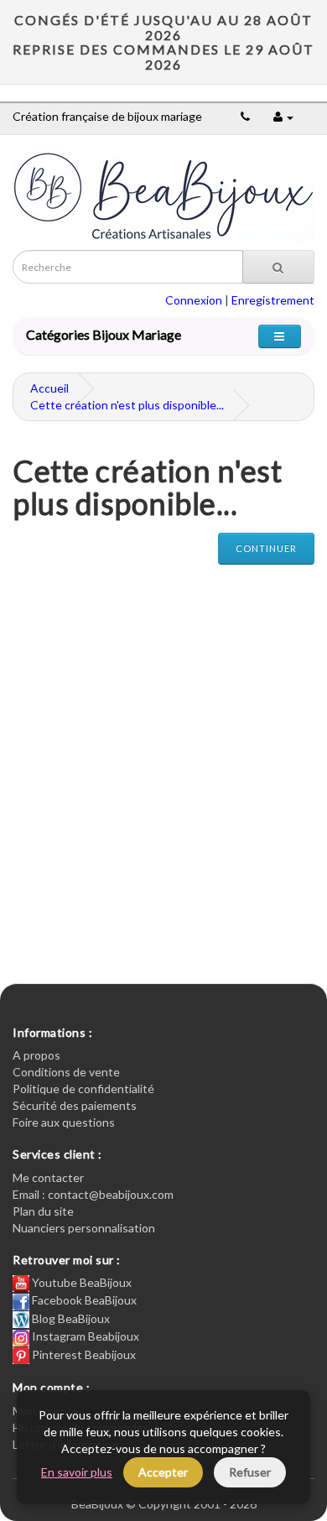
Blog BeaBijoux (69, 1318)
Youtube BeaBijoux (80, 1282)
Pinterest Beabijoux (82, 1354)
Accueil (49, 388)
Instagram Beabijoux (84, 1336)
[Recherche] (278, 267)
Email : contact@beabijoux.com (93, 1194)
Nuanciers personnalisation (84, 1228)
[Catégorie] (279, 336)
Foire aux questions (64, 1122)
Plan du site (43, 1211)
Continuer (266, 548)
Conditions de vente (66, 1072)
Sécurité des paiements (75, 1105)
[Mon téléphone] (245, 116)
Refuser (250, 1472)
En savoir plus (76, 1472)
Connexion (193, 300)
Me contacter (48, 1177)
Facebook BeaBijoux (83, 1300)
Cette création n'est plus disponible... (127, 405)
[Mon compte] (283, 116)
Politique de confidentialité (83, 1088)
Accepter (163, 1472)
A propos (36, 1055)
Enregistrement (272, 300)
